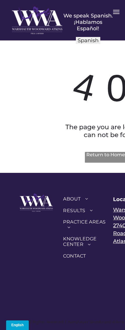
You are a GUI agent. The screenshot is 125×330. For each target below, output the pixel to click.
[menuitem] (84, 199)
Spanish (88, 40)
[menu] (116, 12)
